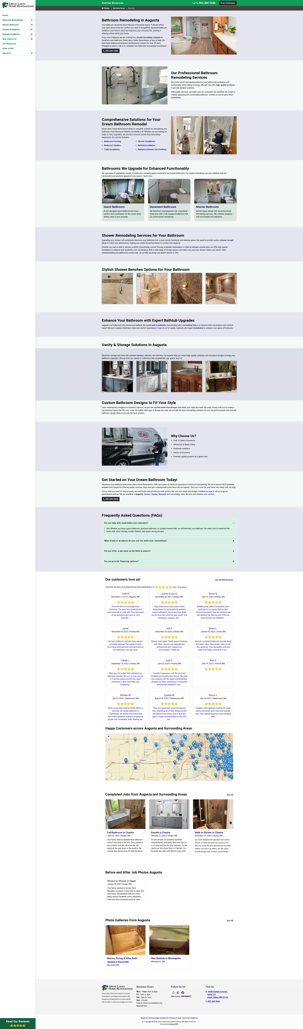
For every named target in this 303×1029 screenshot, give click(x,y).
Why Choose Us (10, 39)
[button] (32, 20)
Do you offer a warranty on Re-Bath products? (127, 551)
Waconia (162, 494)
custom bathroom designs (165, 407)
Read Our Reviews (17, 1021)
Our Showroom (9, 44)
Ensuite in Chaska (160, 832)
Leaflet (195, 780)
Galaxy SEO (173, 1024)
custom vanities (136, 355)
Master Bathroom (10, 25)
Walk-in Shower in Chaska (209, 832)
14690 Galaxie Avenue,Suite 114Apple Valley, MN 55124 (217, 994)
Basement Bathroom (163, 207)
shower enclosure (173, 247)
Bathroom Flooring (112, 141)
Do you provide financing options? (121, 561)
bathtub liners (192, 325)
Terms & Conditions (190, 1018)
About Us (7, 53)
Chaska (154, 494)
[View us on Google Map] (206, 994)
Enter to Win (8, 48)
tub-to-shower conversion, (198, 247)
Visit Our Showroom (113, 3)
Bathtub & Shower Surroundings (152, 149)
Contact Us (164, 1018)
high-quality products (225, 85)
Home (5, 15)
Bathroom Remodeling (13, 20)
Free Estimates (228, 3)
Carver (147, 494)
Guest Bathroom (114, 207)
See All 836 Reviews (224, 580)
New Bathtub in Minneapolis (166, 958)
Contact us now (109, 46)
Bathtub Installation (11, 34)
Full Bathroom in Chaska (120, 832)
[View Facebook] (182, 992)
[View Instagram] (178, 992)
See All (230, 795)
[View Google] (173, 992)
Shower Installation (11, 29)
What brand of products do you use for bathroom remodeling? (135, 541)
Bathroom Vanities (112, 145)
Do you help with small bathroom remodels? (126, 523)
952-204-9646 (206, 3)
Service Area (119, 8)
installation (198, 328)
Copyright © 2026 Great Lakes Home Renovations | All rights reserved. (170, 1022)
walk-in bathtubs (159, 325)
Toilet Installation (112, 149)
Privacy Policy (175, 1018)
